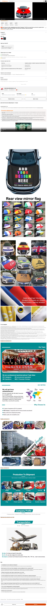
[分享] (45, 27)
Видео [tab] (22, 17)
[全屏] (45, 19)
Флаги (22, 599)
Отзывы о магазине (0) (4, 79)
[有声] (44, 19)
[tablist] (23, 17)
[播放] (1, 19)
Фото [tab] (24, 17)
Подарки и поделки (3, 599)
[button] (4, 20)
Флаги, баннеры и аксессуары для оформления (13, 599)
